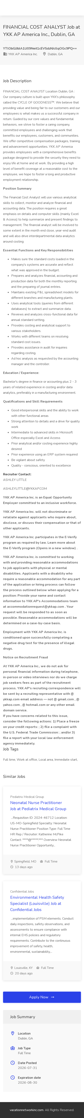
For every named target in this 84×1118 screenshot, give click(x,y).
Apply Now (39, 997)
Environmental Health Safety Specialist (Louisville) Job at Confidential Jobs (37, 903)
